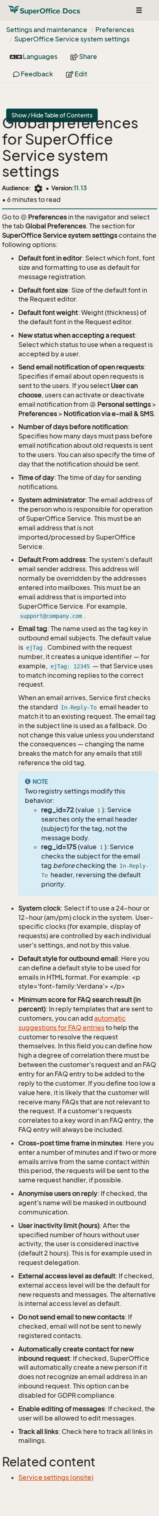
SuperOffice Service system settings (72, 39)
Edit (80, 74)
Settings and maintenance (46, 30)
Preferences (114, 30)
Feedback (36, 74)
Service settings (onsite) (55, 1477)
